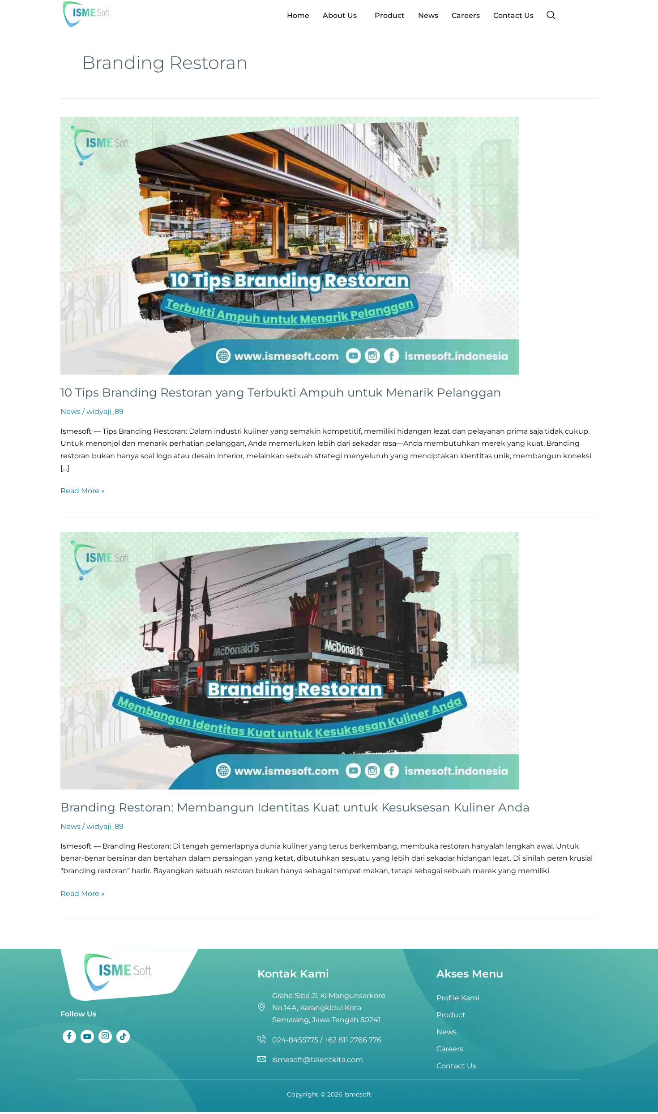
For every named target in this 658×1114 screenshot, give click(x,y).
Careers (466, 15)
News (428, 15)
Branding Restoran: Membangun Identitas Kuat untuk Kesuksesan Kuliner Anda (295, 807)
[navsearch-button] (551, 16)
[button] (342, 15)
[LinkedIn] (105, 1036)
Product (390, 15)
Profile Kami (457, 998)
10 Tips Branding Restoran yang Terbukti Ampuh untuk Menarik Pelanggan (280, 392)
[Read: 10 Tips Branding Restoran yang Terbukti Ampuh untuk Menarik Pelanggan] (289, 245)
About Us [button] (340, 15)
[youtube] (87, 1036)
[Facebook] (69, 1036)
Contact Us (513, 15)
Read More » (82, 490)
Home (298, 15)
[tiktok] (123, 1036)
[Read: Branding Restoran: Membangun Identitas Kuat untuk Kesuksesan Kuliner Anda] (289, 660)
